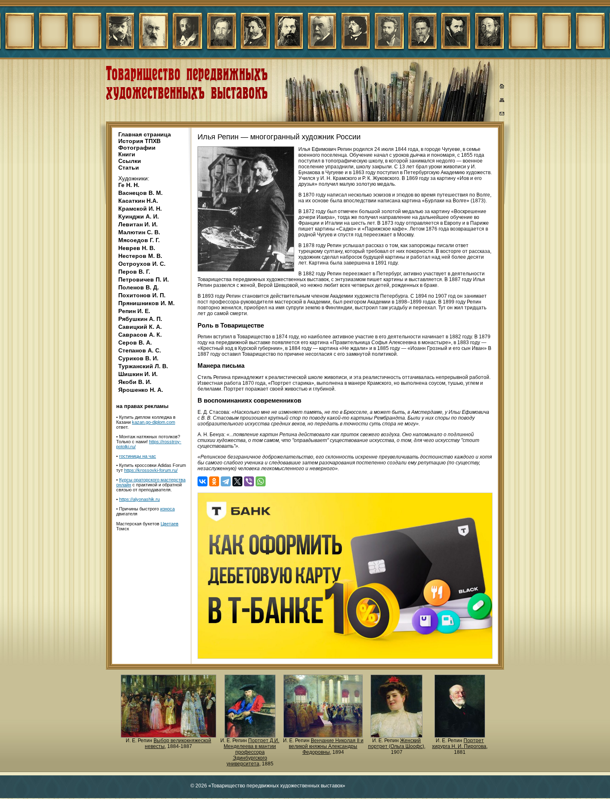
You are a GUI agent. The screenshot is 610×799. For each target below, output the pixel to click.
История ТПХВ (139, 141)
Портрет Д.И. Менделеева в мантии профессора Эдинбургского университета (251, 752)
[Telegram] (226, 481)
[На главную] (502, 87)
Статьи (128, 167)
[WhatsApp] (261, 481)
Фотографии (137, 147)
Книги (126, 154)
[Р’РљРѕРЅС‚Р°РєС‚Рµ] (202, 481)
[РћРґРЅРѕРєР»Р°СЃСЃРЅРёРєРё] (214, 481)
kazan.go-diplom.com (153, 422)
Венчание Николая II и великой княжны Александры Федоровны (326, 746)
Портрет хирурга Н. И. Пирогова (459, 743)
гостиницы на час (137, 456)
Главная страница (144, 134)
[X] (237, 481)
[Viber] (249, 481)
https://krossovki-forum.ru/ (151, 470)
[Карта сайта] (502, 101)
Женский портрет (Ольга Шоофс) (396, 743)
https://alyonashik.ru (139, 499)
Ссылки (129, 161)
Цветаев (169, 523)
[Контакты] (502, 115)
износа (167, 508)
